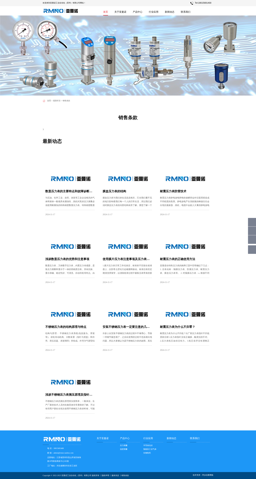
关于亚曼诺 (120, 12)
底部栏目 (57, 101)
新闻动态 (169, 12)
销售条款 (66, 101)
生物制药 (147, 453)
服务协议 (115, 475)
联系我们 (185, 12)
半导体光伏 (148, 445)
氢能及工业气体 (149, 449)
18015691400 (58, 448)
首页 (105, 12)
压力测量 (123, 445)
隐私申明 (105, 475)
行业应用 (153, 12)
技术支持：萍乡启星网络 (203, 475)
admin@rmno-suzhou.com (63, 453)
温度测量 (123, 449)
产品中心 (137, 12)
